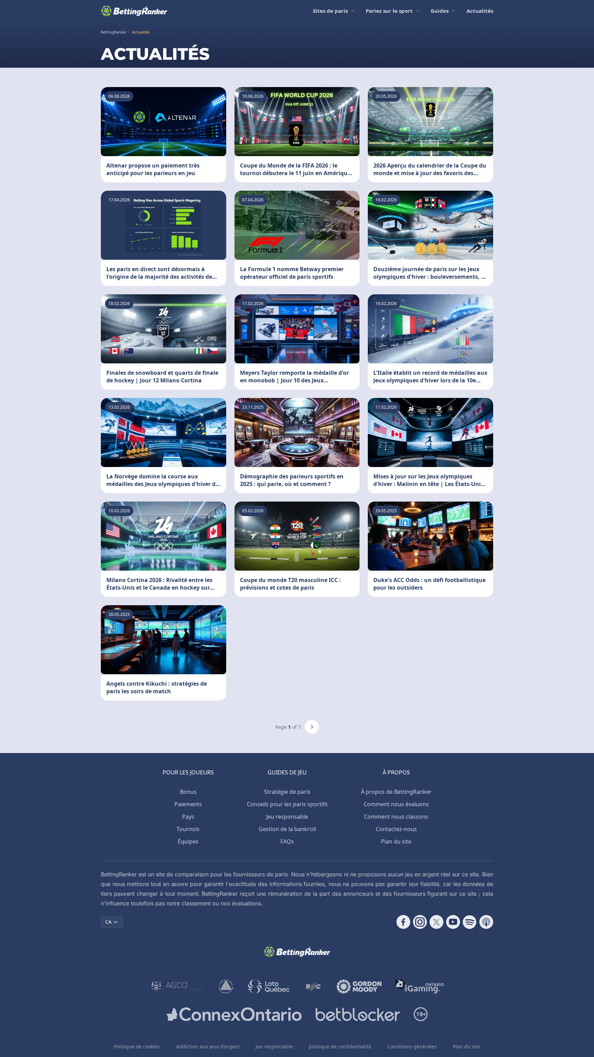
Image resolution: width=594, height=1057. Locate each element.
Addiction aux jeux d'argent (208, 1046)
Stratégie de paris (287, 792)
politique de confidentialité (340, 1046)
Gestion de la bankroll (287, 829)
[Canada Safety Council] (226, 986)
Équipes (188, 841)
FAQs (287, 841)
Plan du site (396, 841)
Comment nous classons (396, 816)
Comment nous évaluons (396, 804)
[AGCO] (177, 986)
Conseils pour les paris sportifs (287, 804)
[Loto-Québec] (269, 986)
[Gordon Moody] (359, 986)
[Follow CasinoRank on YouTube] (453, 922)
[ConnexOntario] (234, 1014)
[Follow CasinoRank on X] (436, 922)
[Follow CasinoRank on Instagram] (420, 922)
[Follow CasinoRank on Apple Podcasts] (486, 922)
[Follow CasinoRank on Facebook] (403, 922)
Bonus (188, 792)
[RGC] (313, 986)
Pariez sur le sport (389, 10)
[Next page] (312, 727)
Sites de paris (330, 10)
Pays (188, 816)
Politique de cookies (137, 1046)
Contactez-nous (396, 829)
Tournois (188, 829)
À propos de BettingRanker (396, 792)
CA (108, 921)
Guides (440, 10)
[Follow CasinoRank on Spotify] (470, 922)
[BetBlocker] (358, 1014)
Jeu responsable (287, 816)
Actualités (480, 10)
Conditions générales (412, 1046)
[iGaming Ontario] (419, 986)
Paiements (188, 804)
